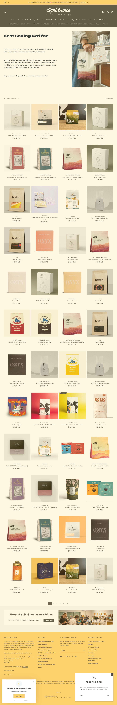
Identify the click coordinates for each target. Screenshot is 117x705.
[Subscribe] (108, 695)
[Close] (112, 674)
